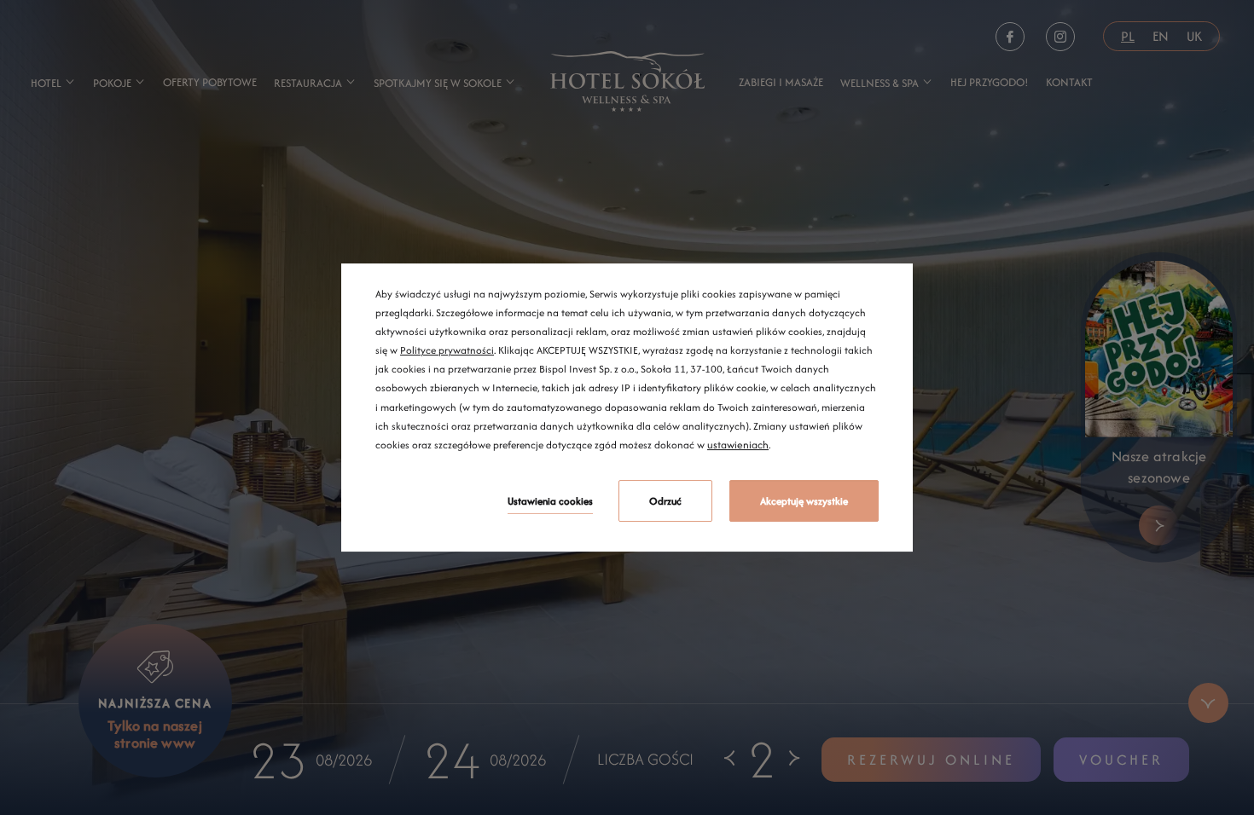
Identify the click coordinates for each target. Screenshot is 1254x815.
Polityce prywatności (447, 350)
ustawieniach (738, 444)
